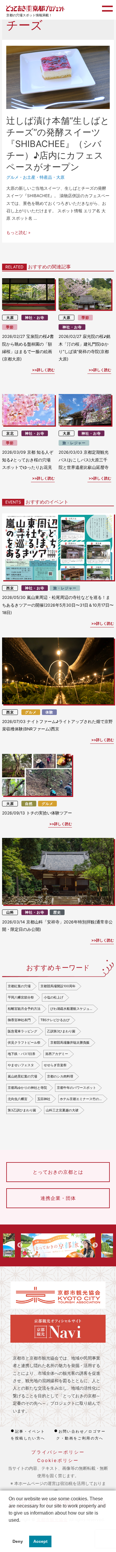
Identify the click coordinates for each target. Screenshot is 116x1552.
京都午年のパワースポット (76, 1088)
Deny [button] (17, 1541)
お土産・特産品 (37, 177)
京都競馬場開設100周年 (58, 986)
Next (95, 1245)
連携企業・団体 (58, 1198)
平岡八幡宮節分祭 (21, 997)
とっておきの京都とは (58, 1172)
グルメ (12, 177)
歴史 (57, 912)
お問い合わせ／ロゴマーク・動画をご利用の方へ (81, 1434)
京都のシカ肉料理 (60, 1076)
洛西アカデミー (56, 1054)
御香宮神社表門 (19, 1020)
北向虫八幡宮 (17, 1099)
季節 (10, 327)
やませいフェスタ (21, 1065)
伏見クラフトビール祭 (24, 1042)
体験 (49, 712)
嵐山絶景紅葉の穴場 (22, 1076)
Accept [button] (40, 1541)
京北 (10, 433)
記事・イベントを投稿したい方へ (28, 1434)
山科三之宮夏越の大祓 (62, 1110)
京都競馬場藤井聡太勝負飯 (70, 1042)
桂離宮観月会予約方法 (24, 1009)
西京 (10, 588)
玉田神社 (43, 1099)
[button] (9, 1528)
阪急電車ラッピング (22, 1031)
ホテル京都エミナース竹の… (81, 1099)
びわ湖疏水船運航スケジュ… (71, 1009)
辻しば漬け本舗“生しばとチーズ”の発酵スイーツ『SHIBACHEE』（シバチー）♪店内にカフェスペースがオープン (57, 143)
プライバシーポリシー (58, 1452)
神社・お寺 (34, 317)
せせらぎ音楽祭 (55, 1065)
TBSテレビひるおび (55, 1020)
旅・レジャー (74, 443)
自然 (29, 803)
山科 (10, 912)
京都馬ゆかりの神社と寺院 (27, 1088)
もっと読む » (18, 232)
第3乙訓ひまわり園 (22, 1110)
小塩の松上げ (53, 997)
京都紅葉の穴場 (19, 986)
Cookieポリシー (58, 1460)
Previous (20, 1245)
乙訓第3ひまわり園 (61, 1031)
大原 (60, 177)
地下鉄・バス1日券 (21, 1054)
